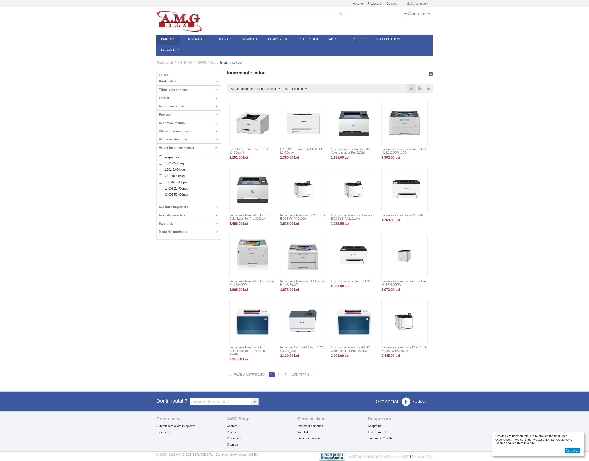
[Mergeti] (254, 401)
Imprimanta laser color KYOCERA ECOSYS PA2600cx (404, 349)
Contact (391, 3)
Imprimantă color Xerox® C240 (402, 215)
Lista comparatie (308, 438)
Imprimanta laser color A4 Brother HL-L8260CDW (403, 283)
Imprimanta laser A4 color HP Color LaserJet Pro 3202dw (249, 216)
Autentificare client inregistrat (175, 426)
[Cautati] (341, 14)
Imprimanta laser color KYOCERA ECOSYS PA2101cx (302, 216)
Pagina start (165, 62)
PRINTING (185, 62)
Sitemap (232, 444)
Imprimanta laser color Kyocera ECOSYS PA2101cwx (351, 216)
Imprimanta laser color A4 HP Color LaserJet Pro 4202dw (350, 349)
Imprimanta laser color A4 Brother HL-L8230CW (302, 283)
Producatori (375, 3)
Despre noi (375, 426)
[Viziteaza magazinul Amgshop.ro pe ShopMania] (333, 456)
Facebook (419, 401)
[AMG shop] (179, 21)
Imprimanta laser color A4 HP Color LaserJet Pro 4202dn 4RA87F (249, 351)
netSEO (253, 454)
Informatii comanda (310, 426)
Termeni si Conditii (380, 438)
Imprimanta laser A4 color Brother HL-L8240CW (251, 283)
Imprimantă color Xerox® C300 (351, 281)
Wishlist (302, 432)
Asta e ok (572, 450)
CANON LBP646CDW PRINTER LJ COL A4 (250, 150)
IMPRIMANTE (206, 62)
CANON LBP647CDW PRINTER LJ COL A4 (301, 150)
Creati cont (163, 432)
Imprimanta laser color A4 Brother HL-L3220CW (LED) (403, 150)
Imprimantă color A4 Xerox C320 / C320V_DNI (302, 349)
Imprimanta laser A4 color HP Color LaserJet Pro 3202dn (350, 150)
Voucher (358, 3)
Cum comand (377, 432)
